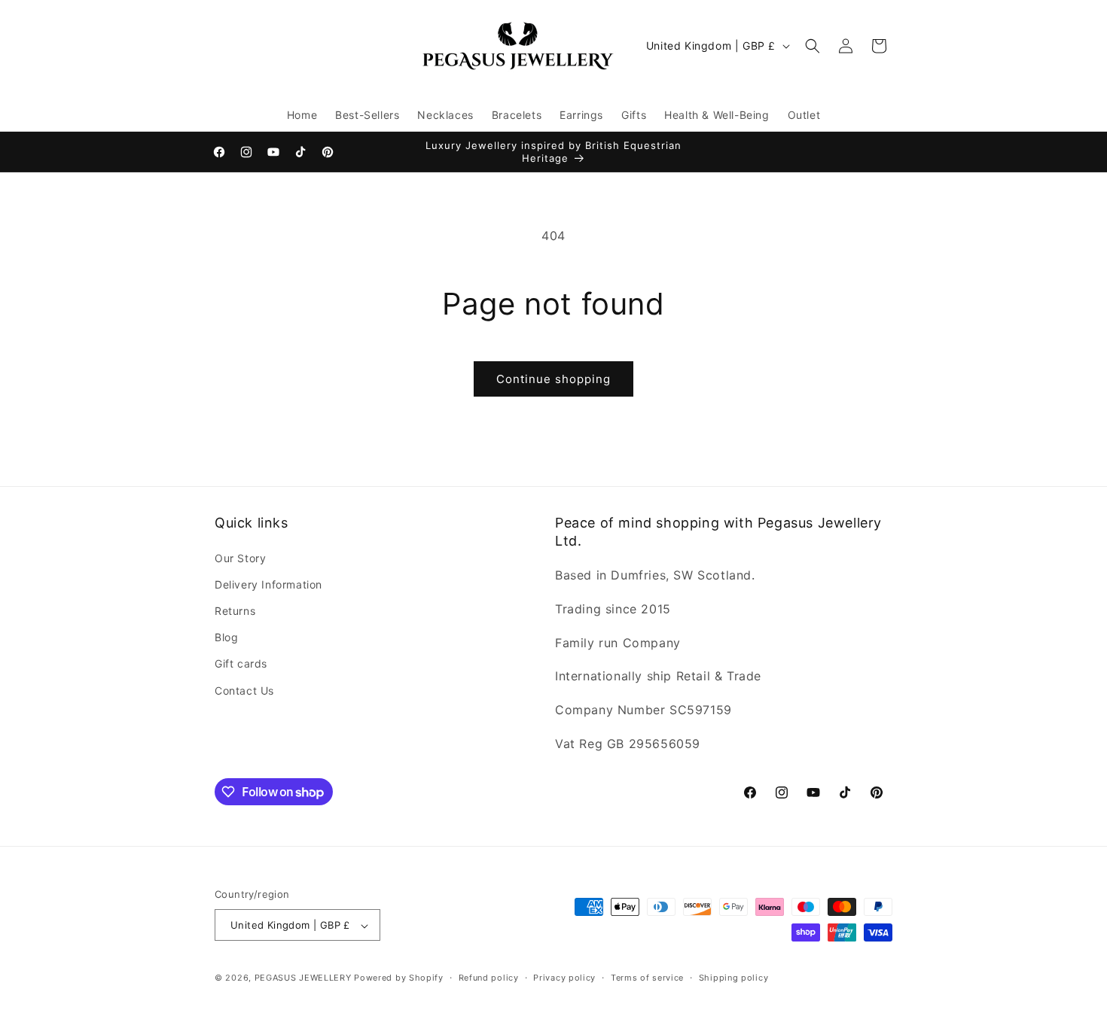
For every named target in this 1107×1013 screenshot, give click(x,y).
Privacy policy (564, 977)
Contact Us (244, 689)
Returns (235, 610)
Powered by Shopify (399, 978)
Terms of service (647, 977)
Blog (226, 637)
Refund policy (489, 977)
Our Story (240, 557)
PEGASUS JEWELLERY (303, 978)
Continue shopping (553, 379)
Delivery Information (268, 583)
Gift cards (241, 663)
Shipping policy (734, 977)
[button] (812, 45)
